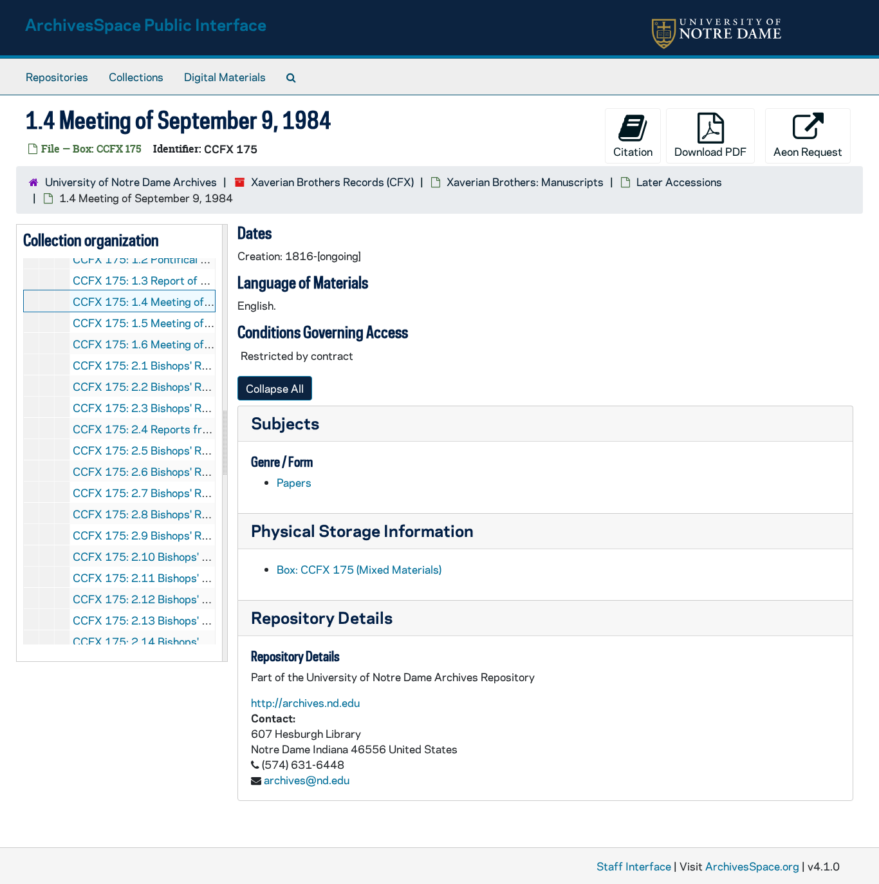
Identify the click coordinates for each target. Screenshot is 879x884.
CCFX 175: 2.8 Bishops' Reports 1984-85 (178, 514)
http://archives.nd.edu (305, 702)
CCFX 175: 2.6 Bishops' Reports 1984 (169, 471)
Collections (136, 77)
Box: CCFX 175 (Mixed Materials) (359, 569)
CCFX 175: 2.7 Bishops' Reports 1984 (169, 492)
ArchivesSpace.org (752, 866)
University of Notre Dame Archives (131, 181)
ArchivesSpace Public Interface (145, 24)
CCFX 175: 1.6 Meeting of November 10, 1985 (190, 344)
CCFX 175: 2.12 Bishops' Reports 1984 (172, 599)
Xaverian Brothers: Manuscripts (525, 181)
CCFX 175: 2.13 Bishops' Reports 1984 (172, 620)
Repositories (57, 77)
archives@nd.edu (306, 780)
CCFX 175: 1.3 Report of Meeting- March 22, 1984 (201, 280)
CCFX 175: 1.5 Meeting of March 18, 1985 (180, 322)
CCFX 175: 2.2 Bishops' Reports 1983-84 (178, 386)
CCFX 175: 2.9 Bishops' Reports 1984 (169, 535)
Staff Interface (634, 866)
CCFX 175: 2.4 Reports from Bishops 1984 (181, 429)
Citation (632, 151)
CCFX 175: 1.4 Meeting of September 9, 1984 (189, 301)
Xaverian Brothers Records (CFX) (332, 181)
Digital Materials (225, 77)
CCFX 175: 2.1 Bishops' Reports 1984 (169, 365)
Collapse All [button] (275, 388)
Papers (294, 482)
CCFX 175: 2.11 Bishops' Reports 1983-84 (181, 577)
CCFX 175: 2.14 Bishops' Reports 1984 (172, 641)
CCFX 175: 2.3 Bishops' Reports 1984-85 (178, 407)
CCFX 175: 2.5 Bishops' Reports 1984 (169, 450)
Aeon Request (807, 151)
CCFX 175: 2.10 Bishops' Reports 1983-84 (181, 556)
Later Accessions (679, 181)
